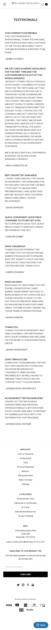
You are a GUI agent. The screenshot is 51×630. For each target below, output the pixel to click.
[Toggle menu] (4, 4)
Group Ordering (25, 515)
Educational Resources (25, 511)
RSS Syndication (25, 475)
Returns (25, 471)
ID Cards (25, 507)
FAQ (25, 462)
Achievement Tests (25, 498)
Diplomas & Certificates (25, 503)
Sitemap (25, 484)
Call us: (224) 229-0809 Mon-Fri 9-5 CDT (25, 541)
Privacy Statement (25, 466)
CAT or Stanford (25, 454)
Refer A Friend (25, 479)
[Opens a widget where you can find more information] (40, 625)
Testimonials (25, 458)
